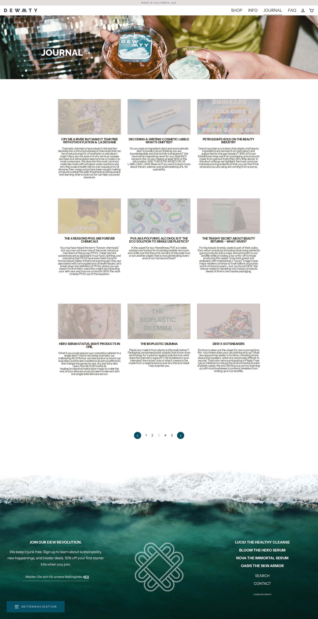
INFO (253, 10)
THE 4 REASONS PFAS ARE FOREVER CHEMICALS (89, 240)
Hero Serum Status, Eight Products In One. (89, 345)
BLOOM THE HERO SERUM (262, 550)
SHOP (236, 10)
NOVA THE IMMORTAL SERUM (262, 558)
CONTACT (262, 583)
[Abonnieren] (86, 577)
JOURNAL (272, 10)
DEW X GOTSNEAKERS (228, 343)
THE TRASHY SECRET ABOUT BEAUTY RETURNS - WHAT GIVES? (228, 240)
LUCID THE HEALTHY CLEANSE (262, 542)
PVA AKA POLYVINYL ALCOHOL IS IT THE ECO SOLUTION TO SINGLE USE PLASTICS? (159, 240)
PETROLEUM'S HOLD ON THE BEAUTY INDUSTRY (228, 141)
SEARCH (262, 576)
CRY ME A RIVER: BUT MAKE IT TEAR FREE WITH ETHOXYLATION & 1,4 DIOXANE (89, 141)
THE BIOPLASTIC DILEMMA (159, 343)
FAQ (292, 10)
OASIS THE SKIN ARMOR (262, 566)
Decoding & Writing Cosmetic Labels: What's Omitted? (159, 141)
